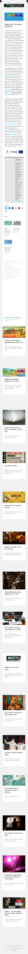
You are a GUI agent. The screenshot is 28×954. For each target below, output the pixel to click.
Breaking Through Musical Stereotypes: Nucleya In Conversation (13, 877)
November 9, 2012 (8, 631)
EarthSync (18, 68)
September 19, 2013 (8, 916)
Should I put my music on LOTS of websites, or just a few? (13, 429)
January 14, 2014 (8, 880)
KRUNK (9, 92)
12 (8, 391)
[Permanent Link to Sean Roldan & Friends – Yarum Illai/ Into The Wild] (14, 624)
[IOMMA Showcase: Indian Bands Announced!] (8, 223)
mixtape (9, 274)
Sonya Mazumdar (10, 277)
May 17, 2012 (7, 793)
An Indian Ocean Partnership (17, 229)
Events (11, 262)
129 (9, 723)
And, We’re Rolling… (11, 465)
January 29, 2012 (8, 433)
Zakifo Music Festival (16, 134)
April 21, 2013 (7, 509)
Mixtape (6, 94)
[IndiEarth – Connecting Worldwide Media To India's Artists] (14, 7)
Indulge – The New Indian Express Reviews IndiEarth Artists (13, 913)
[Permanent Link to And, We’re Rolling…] (14, 462)
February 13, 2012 (8, 756)
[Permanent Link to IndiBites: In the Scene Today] (14, 663)
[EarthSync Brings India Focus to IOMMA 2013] (8, 242)
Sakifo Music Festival (11, 133)
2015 (8, 265)
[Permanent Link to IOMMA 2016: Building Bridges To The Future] (14, 375)
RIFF (11, 275)
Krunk (8, 272)
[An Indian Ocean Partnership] (17, 223)
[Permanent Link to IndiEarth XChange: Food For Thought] (14, 543)
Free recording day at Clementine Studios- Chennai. (11, 790)
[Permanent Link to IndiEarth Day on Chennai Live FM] (14, 502)
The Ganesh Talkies (12, 123)
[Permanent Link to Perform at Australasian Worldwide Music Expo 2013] (14, 337)
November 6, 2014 (8, 595)
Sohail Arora (15, 275)
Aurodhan (16, 90)
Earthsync (10, 269)
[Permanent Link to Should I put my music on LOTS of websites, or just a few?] (14, 424)
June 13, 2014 (7, 671)
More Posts (18, 200)
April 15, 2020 (7, 716)
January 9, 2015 (7, 836)
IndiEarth (18, 159)
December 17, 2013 (8, 550)
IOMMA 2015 (7, 35)
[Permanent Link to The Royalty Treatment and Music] (14, 829)
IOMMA (19, 262)
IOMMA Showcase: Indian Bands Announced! (7, 230)
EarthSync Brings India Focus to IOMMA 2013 (8, 249)
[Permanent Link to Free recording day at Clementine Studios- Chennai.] (14, 784)
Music (9, 264)
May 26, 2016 (7, 382)
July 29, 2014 (7, 467)
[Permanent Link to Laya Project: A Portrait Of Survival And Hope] (14, 709)
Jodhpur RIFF (8, 89)
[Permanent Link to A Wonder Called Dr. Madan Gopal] (14, 749)
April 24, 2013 (7, 344)
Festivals (15, 262)
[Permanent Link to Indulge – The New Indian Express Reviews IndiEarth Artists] (14, 907)
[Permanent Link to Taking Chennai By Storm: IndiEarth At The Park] (14, 588)
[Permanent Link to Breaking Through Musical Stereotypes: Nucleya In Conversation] (14, 871)
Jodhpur (13, 270)
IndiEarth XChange (9, 76)
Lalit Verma (12, 272)
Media (5, 264)
